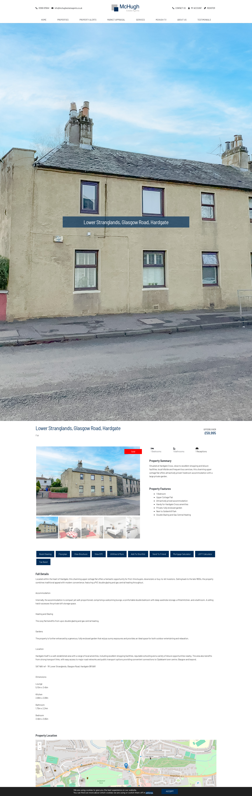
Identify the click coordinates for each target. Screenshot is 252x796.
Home (43, 19)
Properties (63, 19)
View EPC (99, 554)
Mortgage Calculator (182, 554)
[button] (126, 766)
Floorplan (63, 554)
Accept (170, 791)
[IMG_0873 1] (88, 481)
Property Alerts (87, 19)
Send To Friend (159, 554)
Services (140, 19)
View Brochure (80, 554)
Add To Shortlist (138, 554)
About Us (182, 19)
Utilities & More (117, 554)
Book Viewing (45, 554)
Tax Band (43, 561)
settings (149, 792)
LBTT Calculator (205, 554)
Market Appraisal (116, 19)
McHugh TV (161, 19)
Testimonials (204, 19)
